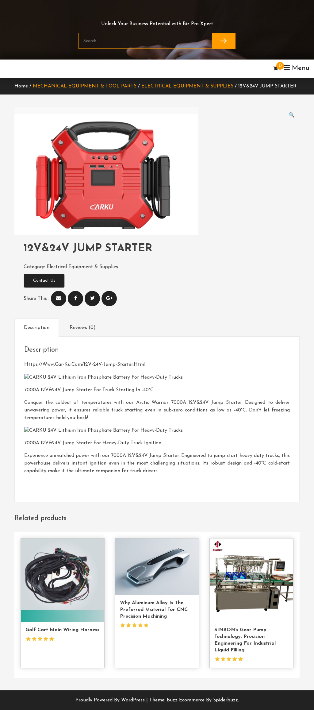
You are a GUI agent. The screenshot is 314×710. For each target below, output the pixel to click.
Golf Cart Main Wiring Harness (62, 629)
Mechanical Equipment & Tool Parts (84, 86)
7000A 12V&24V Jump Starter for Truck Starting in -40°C (89, 390)
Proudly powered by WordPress (110, 700)
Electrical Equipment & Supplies (187, 86)
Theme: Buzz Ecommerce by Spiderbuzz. (194, 700)
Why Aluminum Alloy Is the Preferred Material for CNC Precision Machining (154, 609)
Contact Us (44, 280)
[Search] (224, 40)
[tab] (36, 327)
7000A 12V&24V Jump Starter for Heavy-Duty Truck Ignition (92, 443)
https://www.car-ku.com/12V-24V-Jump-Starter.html (84, 364)
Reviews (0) (83, 327)
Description (36, 327)
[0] (275, 68)
